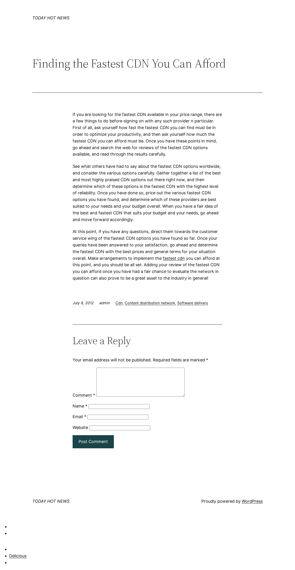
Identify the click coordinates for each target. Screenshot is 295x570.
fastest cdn (174, 258)
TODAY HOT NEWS (50, 17)
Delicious (18, 555)
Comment (84, 395)
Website (80, 427)
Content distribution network (150, 303)
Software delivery (192, 303)
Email (79, 416)
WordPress (252, 501)
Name (80, 406)
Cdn (119, 303)
